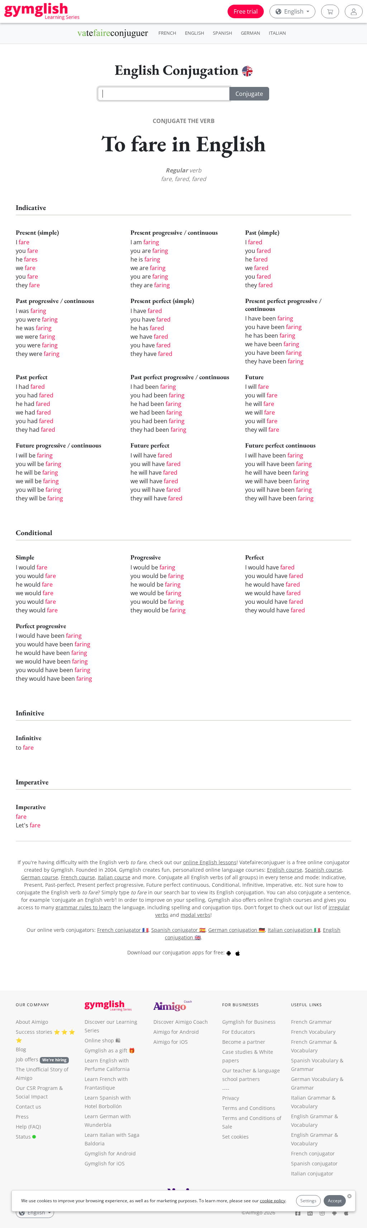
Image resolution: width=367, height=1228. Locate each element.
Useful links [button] (306, 1004)
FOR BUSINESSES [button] (240, 1004)
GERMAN (250, 33)
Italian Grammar (310, 1097)
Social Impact (32, 1096)
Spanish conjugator (314, 1163)
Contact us (28, 1106)
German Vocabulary (314, 1079)
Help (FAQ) (28, 1126)
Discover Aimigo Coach (180, 1021)
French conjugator (313, 1153)
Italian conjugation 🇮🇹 (294, 929)
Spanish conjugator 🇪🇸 (178, 929)
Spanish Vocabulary (314, 1060)
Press (22, 1116)
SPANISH (222, 33)
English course (284, 869)
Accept (335, 1201)
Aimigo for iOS (170, 1041)
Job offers (41, 1059)
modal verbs (195, 914)
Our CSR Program (37, 1088)
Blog (21, 1049)
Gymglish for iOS (105, 1163)
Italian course (114, 877)
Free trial (246, 11)
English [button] (294, 11)
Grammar (302, 1069)
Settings (308, 1201)
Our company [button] (32, 1004)
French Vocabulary (313, 1031)
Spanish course (323, 869)
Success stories (34, 1031)
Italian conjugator (312, 1173)
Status (24, 1136)
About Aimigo (32, 1021)
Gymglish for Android (110, 1153)
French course (78, 877)
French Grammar (311, 1021)
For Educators (238, 1031)
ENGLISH (194, 33)
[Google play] (228, 952)
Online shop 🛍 (102, 1040)
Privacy (230, 1098)
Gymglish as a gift (106, 1050)
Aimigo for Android (176, 1031)
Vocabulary (304, 1106)
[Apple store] (237, 952)
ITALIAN (277, 33)
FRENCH (167, 33)
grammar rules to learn (83, 907)
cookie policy (272, 1201)
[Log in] (354, 11)
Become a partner (243, 1041)
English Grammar (312, 1116)
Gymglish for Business (249, 1021)
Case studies (237, 1051)
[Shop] (330, 11)
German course (39, 877)
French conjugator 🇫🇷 (122, 929)
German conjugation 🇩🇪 (236, 929)
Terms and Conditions (248, 1108)
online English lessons (210, 862)
